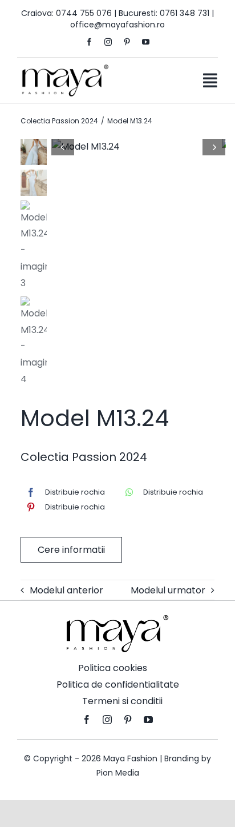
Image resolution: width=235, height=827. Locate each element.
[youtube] (145, 42)
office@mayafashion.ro (117, 24)
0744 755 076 (84, 13)
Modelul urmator (168, 590)
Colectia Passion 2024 (84, 457)
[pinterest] (127, 42)
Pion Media (117, 772)
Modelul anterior (66, 590)
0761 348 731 (184, 13)
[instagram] (108, 42)
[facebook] (89, 42)
